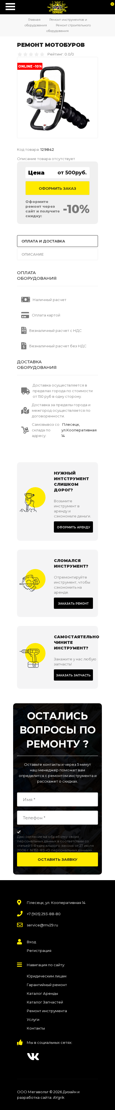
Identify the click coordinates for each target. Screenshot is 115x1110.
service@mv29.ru (42, 925)
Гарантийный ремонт (47, 984)
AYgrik (58, 1097)
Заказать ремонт (73, 603)
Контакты (36, 1028)
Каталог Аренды (42, 993)
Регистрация (39, 950)
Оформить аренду (73, 527)
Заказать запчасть (73, 675)
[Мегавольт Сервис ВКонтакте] (33, 1056)
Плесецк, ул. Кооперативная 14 (56, 902)
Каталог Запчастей (45, 1002)
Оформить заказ (57, 188)
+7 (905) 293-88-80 (44, 914)
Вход (31, 942)
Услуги (33, 1019)
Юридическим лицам (46, 976)
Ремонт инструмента (47, 1011)
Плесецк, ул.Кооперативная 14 (79, 430)
